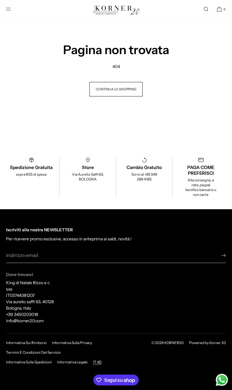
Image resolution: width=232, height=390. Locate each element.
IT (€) (97, 362)
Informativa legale (72, 362)
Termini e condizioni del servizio (33, 352)
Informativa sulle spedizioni (29, 362)
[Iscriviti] (218, 255)
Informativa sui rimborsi (26, 342)
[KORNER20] (116, 9)
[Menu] (13, 9)
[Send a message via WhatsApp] (222, 380)
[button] (206, 9)
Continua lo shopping (116, 89)
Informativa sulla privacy (72, 342)
